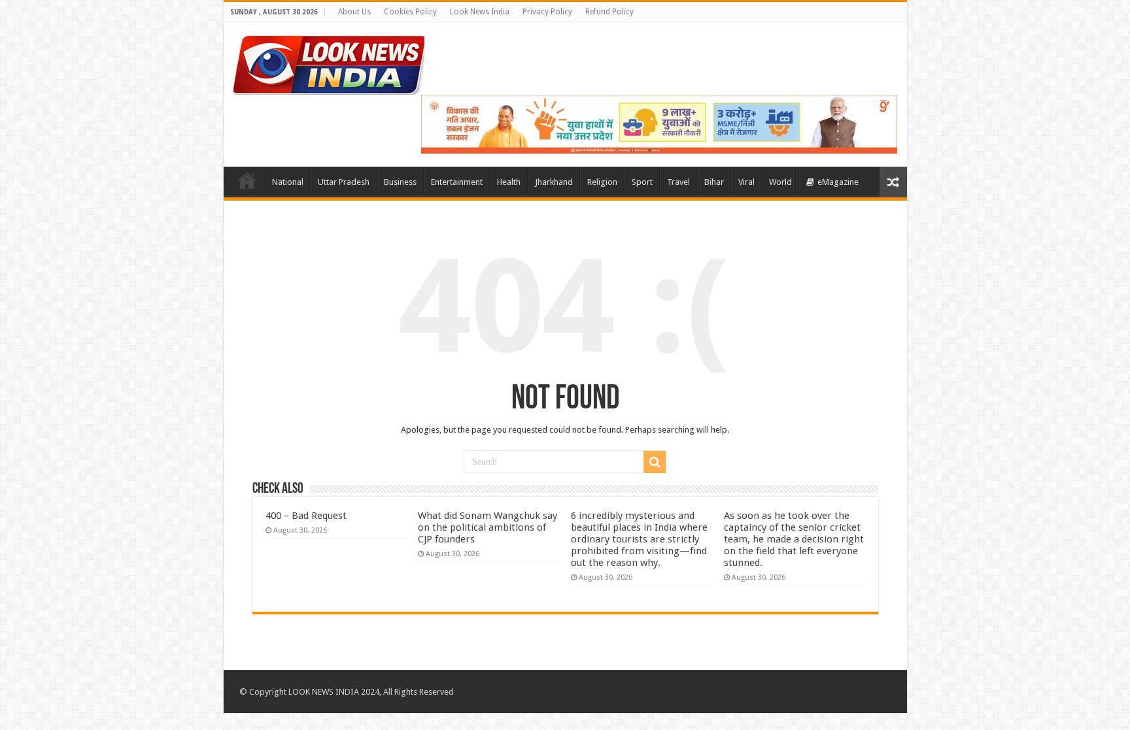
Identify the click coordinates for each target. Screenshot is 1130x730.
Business (400, 182)
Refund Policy (609, 11)
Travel (678, 182)
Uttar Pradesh (343, 182)
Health (509, 182)
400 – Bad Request (306, 516)
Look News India (479, 11)
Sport (642, 182)
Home (247, 180)
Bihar (714, 182)
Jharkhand (554, 182)
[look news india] (328, 62)
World (780, 182)
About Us (354, 11)
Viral (746, 182)
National (287, 182)
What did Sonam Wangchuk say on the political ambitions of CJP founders (487, 527)
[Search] (654, 462)
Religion (602, 182)
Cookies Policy (410, 11)
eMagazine (838, 182)
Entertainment (457, 182)
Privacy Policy (547, 11)
